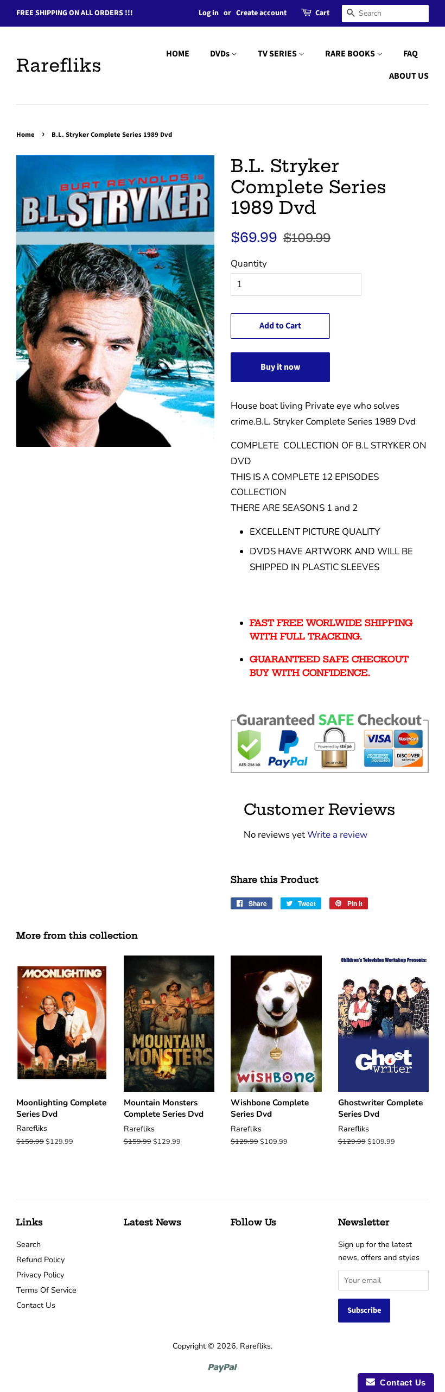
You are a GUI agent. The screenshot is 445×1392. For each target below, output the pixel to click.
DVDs (220, 54)
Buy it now (280, 367)
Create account (261, 13)
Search (28, 1244)
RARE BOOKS (351, 54)
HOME (177, 54)
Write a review (337, 834)
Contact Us (35, 1305)
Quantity (249, 263)
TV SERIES (278, 54)
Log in (209, 13)
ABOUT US (409, 76)
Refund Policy (40, 1259)
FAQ (410, 54)
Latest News (152, 1222)
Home (25, 135)
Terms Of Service (46, 1290)
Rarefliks (58, 65)
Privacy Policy (40, 1274)
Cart (322, 13)
